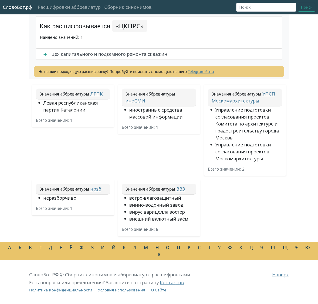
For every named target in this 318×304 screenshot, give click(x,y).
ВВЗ (180, 189)
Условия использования (121, 290)
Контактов (172, 282)
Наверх (280, 274)
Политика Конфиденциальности (60, 290)
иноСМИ (135, 101)
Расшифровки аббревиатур (69, 7)
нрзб (95, 189)
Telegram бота (201, 71)
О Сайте (158, 290)
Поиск (306, 7)
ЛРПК (96, 94)
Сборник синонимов (128, 7)
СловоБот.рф (17, 7)
